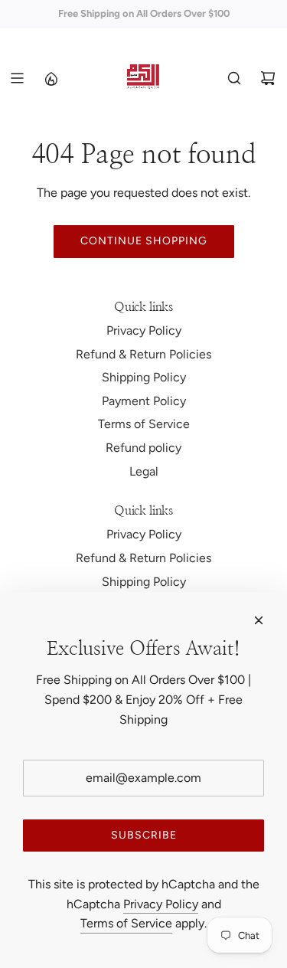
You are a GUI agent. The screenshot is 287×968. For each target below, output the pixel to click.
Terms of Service (126, 923)
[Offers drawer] (50, 78)
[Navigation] (17, 78)
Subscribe (144, 835)
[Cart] (268, 78)
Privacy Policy (160, 904)
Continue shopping (143, 240)
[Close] (259, 620)
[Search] (234, 78)
